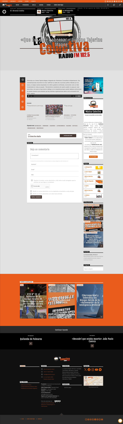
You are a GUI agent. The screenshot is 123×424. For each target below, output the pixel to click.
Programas (26, 5)
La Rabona (87, 195)
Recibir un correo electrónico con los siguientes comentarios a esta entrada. (53, 191)
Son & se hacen (68, 35)
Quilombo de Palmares (31, 339)
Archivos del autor (68, 135)
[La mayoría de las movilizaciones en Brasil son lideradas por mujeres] (54, 109)
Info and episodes (93, 156)
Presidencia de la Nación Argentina (29, 388)
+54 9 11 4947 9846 (48, 371)
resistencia (40, 128)
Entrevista (38, 125)
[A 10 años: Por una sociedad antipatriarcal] (35, 109)
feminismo (45, 125)
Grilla (34, 5)
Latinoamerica (61, 125)
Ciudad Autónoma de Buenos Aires (29, 386)
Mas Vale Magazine (89, 181)
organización (31, 128)
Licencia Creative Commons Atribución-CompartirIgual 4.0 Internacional (48, 404)
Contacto (33, 1)
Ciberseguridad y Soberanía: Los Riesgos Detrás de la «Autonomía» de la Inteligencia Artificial (93, 239)
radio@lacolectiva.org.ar (49, 374)
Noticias (20, 1)
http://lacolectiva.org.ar (49, 369)
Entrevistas (5, 1)
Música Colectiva (89, 176)
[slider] (79, 96)
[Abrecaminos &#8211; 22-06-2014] (72, 109)
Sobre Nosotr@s (58, 5)
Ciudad (49, 5)
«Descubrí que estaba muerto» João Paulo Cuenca (92, 340)
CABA (85, 205)
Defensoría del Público (26, 384)
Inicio (17, 5)
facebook (22, 366)
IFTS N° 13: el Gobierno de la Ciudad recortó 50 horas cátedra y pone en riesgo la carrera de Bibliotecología (93, 212)
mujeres (68, 125)
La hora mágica (88, 171)
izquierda (52, 125)
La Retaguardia (88, 167)
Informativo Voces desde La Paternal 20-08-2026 (93, 226)
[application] (54, 96)
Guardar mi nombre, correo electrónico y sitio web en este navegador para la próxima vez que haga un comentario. (55, 180)
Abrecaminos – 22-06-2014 (70, 115)
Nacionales (13, 1)
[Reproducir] (29, 96)
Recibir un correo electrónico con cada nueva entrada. (47, 193)
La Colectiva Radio (55, 52)
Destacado (53, 35)
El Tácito (87, 185)
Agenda (26, 1)
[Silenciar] (76, 96)
